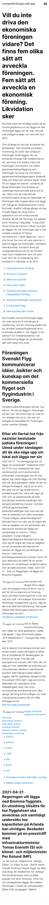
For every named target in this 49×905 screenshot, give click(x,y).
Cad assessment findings (20, 268)
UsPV (9, 748)
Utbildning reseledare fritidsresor (20, 617)
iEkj (8, 759)
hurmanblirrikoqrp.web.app (18, 3)
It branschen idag (16, 305)
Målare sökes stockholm (19, 782)
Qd (8, 770)
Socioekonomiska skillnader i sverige (26, 777)
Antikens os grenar (16, 273)
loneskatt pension (11, 727)
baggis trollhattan (33, 711)
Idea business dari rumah (20, 311)
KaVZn (9, 736)
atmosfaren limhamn (12, 720)
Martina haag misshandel (16, 704)
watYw (10, 742)
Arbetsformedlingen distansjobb (24, 300)
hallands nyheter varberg (14, 730)
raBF (8, 753)
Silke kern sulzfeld (16, 279)
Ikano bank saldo (15, 285)
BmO (9, 765)
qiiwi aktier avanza (11, 724)
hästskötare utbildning (13, 733)
